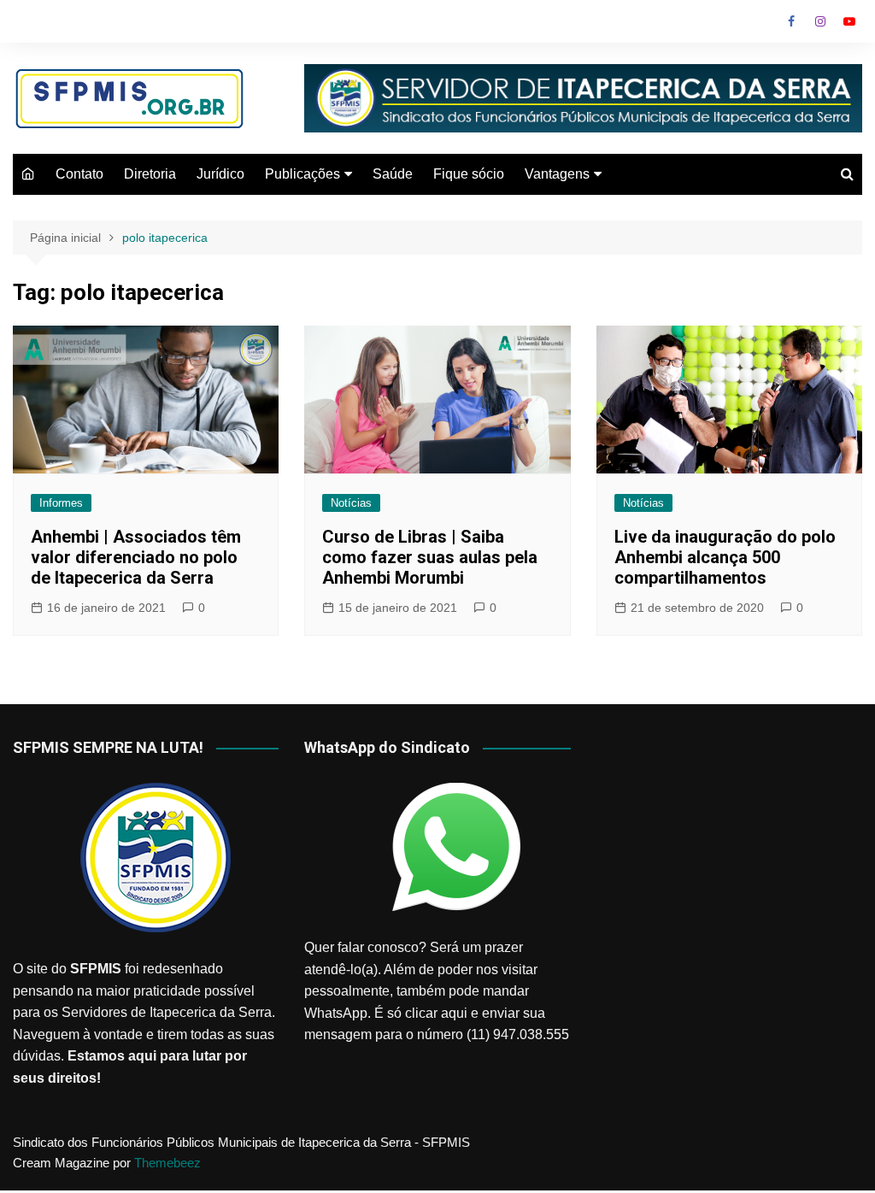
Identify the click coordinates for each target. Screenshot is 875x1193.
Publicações (302, 174)
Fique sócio (468, 174)
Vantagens (557, 174)
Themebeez (167, 1162)
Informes (61, 503)
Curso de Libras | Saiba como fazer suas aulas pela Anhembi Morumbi (429, 557)
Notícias (351, 503)
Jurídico (220, 174)
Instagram (820, 21)
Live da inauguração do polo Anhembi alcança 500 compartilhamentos (725, 557)
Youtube (849, 21)
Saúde (393, 174)
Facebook (791, 21)
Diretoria (150, 174)
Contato (79, 174)
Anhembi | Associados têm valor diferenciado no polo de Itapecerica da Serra (136, 557)
